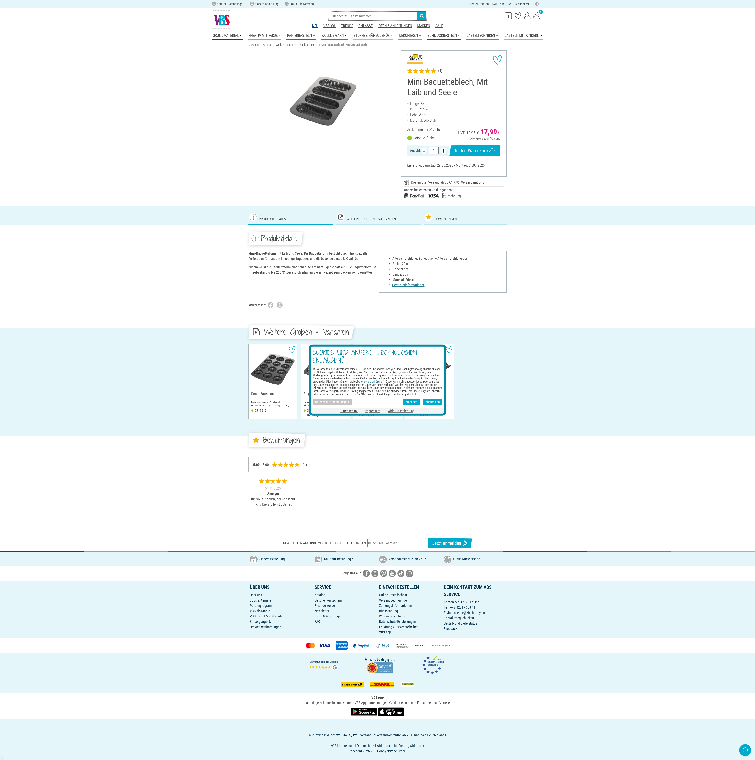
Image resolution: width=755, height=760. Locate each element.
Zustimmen (433, 402)
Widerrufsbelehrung (392, 616)
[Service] (508, 15)
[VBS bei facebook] (366, 573)
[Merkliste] (518, 15)
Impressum (372, 411)
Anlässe (365, 26)
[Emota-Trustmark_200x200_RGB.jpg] (433, 665)
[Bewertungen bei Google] (324, 665)
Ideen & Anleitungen (395, 26)
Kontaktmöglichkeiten (459, 618)
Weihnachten (283, 45)
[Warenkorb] (536, 15)
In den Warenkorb (471, 150)
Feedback (450, 629)
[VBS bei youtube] (392, 573)
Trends (347, 26)
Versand (495, 138)
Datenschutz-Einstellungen (397, 621)
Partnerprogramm (262, 606)
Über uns (256, 595)
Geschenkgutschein (328, 600)
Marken (423, 26)
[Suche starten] (422, 16)
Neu (315, 26)
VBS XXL (329, 26)
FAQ (317, 621)
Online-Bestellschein (393, 595)
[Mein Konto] (527, 15)
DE (541, 4)
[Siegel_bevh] (379, 667)
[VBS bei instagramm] (375, 573)
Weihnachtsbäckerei (306, 45)
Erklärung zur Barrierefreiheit (398, 627)
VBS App (385, 632)
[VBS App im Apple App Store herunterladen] (391, 711)
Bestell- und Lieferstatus (460, 623)
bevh (380, 659)
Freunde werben (326, 606)
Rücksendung (388, 611)
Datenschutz (349, 411)
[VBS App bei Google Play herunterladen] (364, 711)
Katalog (320, 595)
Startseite (253, 45)
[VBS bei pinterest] (384, 573)
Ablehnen (411, 402)
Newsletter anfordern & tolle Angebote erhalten (324, 543)
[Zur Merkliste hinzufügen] (497, 60)
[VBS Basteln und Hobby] (222, 19)
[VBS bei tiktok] (401, 573)
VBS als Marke (260, 611)
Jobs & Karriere (260, 600)
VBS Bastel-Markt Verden (267, 616)
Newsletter (322, 611)
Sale (439, 26)
